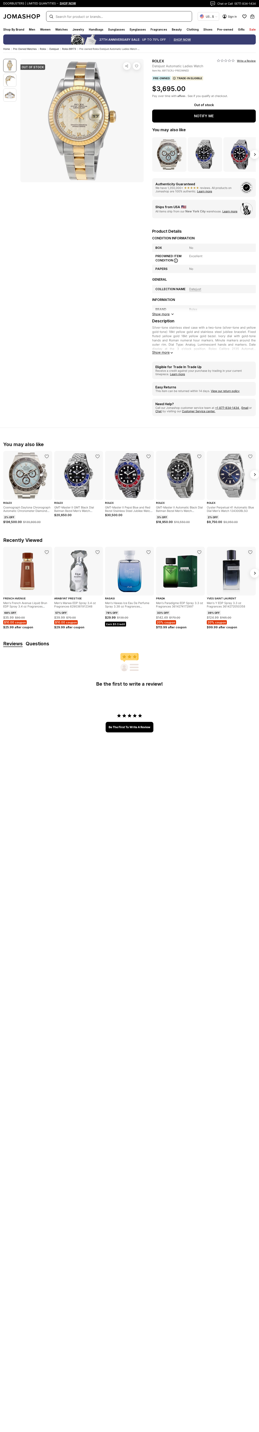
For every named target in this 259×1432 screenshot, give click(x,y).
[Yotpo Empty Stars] (226, 61)
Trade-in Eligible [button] (189, 78)
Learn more (204, 191)
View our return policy (225, 391)
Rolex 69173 (69, 48)
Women (45, 29)
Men (32, 29)
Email (244, 407)
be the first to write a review (129, 727)
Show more (161, 352)
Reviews (13, 644)
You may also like (169, 129)
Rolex (43, 48)
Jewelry (78, 29)
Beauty (177, 29)
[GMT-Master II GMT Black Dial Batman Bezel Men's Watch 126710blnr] (97, 456)
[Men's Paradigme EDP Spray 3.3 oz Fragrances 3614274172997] (199, 552)
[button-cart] (252, 16)
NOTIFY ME (204, 116)
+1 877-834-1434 (227, 407)
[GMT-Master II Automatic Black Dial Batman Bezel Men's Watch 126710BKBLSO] (199, 456)
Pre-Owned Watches (25, 48)
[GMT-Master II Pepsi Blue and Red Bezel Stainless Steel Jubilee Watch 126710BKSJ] (148, 456)
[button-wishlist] (244, 16)
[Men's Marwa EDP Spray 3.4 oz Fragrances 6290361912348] (97, 552)
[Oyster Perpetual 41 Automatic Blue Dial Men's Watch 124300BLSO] (250, 456)
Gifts (241, 29)
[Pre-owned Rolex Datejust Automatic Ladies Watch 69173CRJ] (136, 66)
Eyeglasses (138, 29)
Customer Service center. (198, 411)
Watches (61, 29)
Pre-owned (225, 29)
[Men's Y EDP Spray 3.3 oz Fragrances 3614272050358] (250, 552)
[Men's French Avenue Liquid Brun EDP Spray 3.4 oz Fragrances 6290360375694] (47, 552)
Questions (37, 644)
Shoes (207, 29)
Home (6, 48)
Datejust (54, 48)
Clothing (193, 29)
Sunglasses (116, 29)
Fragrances (159, 29)
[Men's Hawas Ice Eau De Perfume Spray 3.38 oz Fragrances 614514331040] (148, 552)
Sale (252, 29)
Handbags (96, 29)
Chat (158, 411)
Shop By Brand (13, 29)
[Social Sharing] (127, 66)
